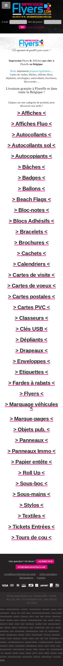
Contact (41, 577)
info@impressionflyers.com (31, 567)
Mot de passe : (35, 21)
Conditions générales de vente (20, 574)
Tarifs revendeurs (48, 574)
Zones (2, 660)
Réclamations (26, 577)
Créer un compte (35, 26)
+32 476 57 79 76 (45, 561)
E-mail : (5, 21)
